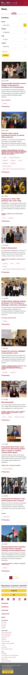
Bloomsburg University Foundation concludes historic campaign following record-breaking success (13, 549)
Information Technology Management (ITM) (10, 151)
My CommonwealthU (5, 636)
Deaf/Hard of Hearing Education (8, 317)
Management (24, 151)
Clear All (5, 55)
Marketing (4, 152)
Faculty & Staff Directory (6, 632)
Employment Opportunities (7, 643)
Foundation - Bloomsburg (7, 563)
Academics (3, 150)
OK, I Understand (8, 672)
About (3, 617)
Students (22, 153)
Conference (21, 150)
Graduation (11, 218)
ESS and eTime (4, 641)
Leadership (12, 372)
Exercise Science (6, 516)
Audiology (5, 321)
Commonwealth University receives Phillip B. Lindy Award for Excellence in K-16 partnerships (13, 85)
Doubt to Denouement (9, 248)
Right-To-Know (4, 659)
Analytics (4, 157)
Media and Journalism (6, 412)
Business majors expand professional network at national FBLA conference (12, 135)
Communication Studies (12, 365)
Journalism (22, 411)
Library (2, 637)
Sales (8, 153)
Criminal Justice (5, 465)
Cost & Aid (4, 610)
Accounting (5, 263)
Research (3, 513)
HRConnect (3, 639)
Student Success (19, 213)
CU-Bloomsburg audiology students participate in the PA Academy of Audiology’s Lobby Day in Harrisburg (13, 303)
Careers (7, 259)
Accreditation (4, 653)
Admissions (4, 607)
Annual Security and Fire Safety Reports (9, 655)
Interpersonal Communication (12, 366)
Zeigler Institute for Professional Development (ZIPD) (14, 169)
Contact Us (14, 590)
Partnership (7, 100)
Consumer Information (6, 661)
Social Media (4, 647)
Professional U (10, 152)
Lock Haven (3, 624)
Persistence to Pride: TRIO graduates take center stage (11, 200)
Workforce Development (14, 465)
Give (14, 594)
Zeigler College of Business (7, 154)
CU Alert (3, 645)
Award (2, 100)
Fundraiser (16, 563)
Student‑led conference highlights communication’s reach (13, 352)
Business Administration (12, 150)
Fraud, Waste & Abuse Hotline (7, 657)
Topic (2, 36)
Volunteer (5, 103)
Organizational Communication (8, 367)
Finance (20, 160)
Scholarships (22, 563)
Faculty (3, 366)
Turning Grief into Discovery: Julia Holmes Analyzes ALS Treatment (13, 499)
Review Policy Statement (7, 669)
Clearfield (3, 627)
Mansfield (3, 625)
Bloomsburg (4, 51)
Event (13, 213)
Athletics (12, 411)
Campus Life (5, 614)
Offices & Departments (6, 634)
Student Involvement (14, 153)
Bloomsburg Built (7, 402)
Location (3, 43)
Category (3, 28)
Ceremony (9, 213)
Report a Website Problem (6, 649)
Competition (5, 160)
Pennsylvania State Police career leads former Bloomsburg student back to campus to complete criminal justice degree (13, 449)
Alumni (4, 218)
